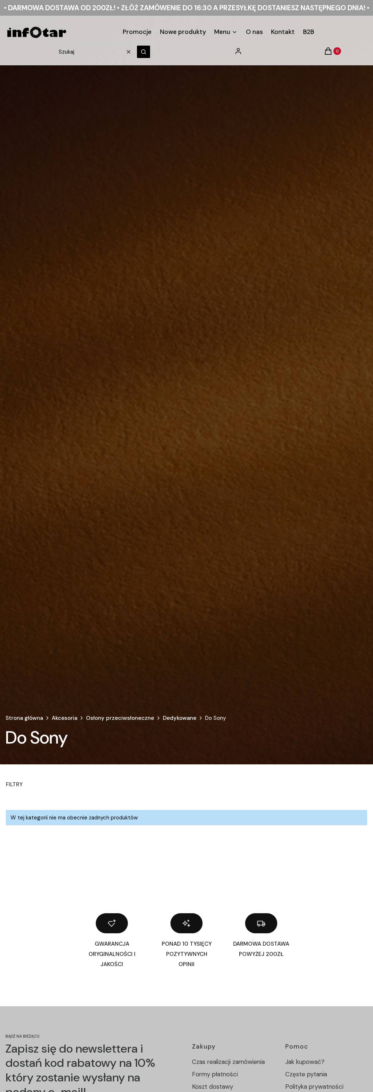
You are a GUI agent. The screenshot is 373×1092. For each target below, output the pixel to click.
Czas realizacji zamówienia (228, 1062)
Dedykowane (179, 718)
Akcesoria (64, 718)
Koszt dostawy (212, 1087)
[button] (143, 52)
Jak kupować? (305, 1062)
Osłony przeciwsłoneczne (120, 718)
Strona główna (24, 718)
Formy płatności (215, 1074)
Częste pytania (306, 1074)
